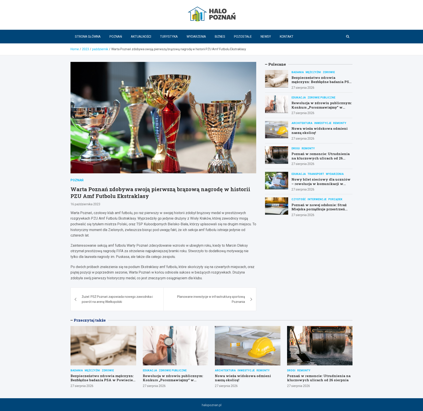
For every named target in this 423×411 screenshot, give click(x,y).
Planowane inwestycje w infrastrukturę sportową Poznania (211, 299)
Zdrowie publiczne (321, 97)
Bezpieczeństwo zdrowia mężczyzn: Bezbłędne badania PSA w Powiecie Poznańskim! (321, 81)
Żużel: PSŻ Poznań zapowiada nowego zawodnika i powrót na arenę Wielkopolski (117, 299)
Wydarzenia (196, 36)
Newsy (266, 36)
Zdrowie (329, 72)
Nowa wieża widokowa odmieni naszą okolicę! (319, 130)
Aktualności (141, 36)
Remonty (339, 122)
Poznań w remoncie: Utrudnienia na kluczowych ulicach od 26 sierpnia (320, 158)
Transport (316, 173)
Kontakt (286, 36)
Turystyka (169, 36)
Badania (297, 72)
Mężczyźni (313, 72)
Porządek (335, 199)
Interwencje (317, 199)
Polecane (277, 64)
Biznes (220, 36)
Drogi (295, 148)
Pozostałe (243, 36)
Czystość (298, 199)
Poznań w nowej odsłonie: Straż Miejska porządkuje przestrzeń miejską (319, 208)
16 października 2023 (85, 204)
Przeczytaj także (90, 320)
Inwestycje (322, 122)
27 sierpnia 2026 (302, 87)
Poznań (115, 36)
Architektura (301, 122)
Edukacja (298, 97)
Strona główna (88, 36)
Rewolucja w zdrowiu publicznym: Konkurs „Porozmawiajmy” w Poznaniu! (321, 106)
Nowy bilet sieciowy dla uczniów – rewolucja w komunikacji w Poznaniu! (321, 183)
